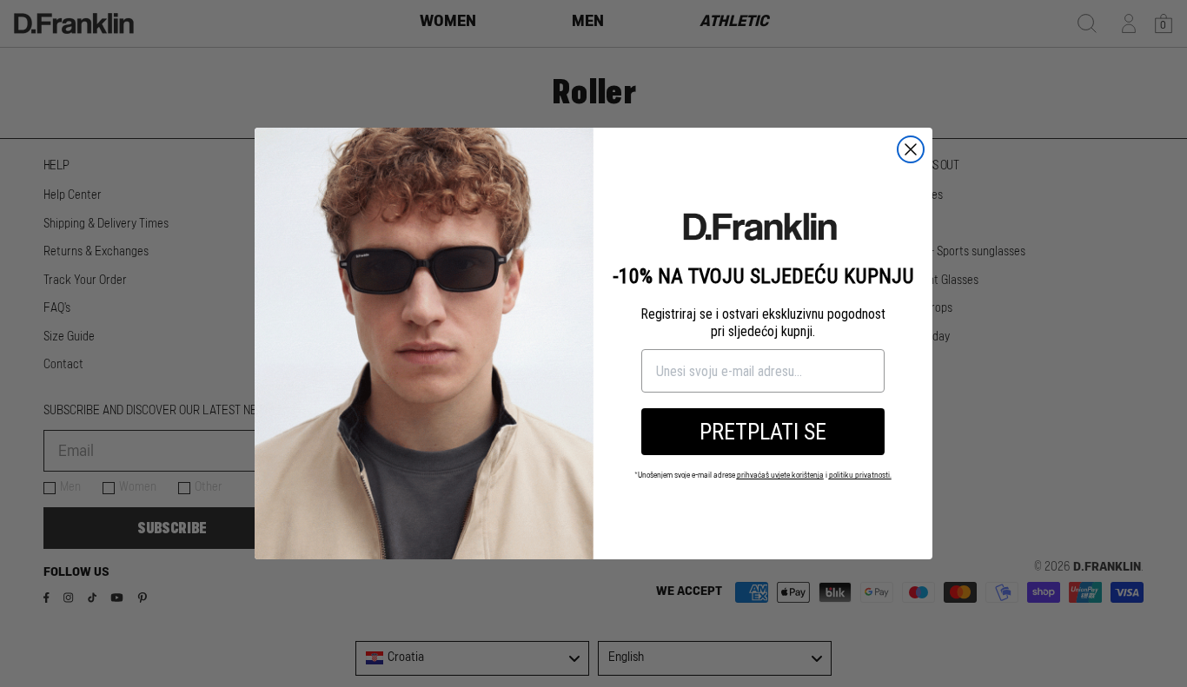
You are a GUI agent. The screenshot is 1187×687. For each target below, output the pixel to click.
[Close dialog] (911, 149)
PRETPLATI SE (763, 432)
